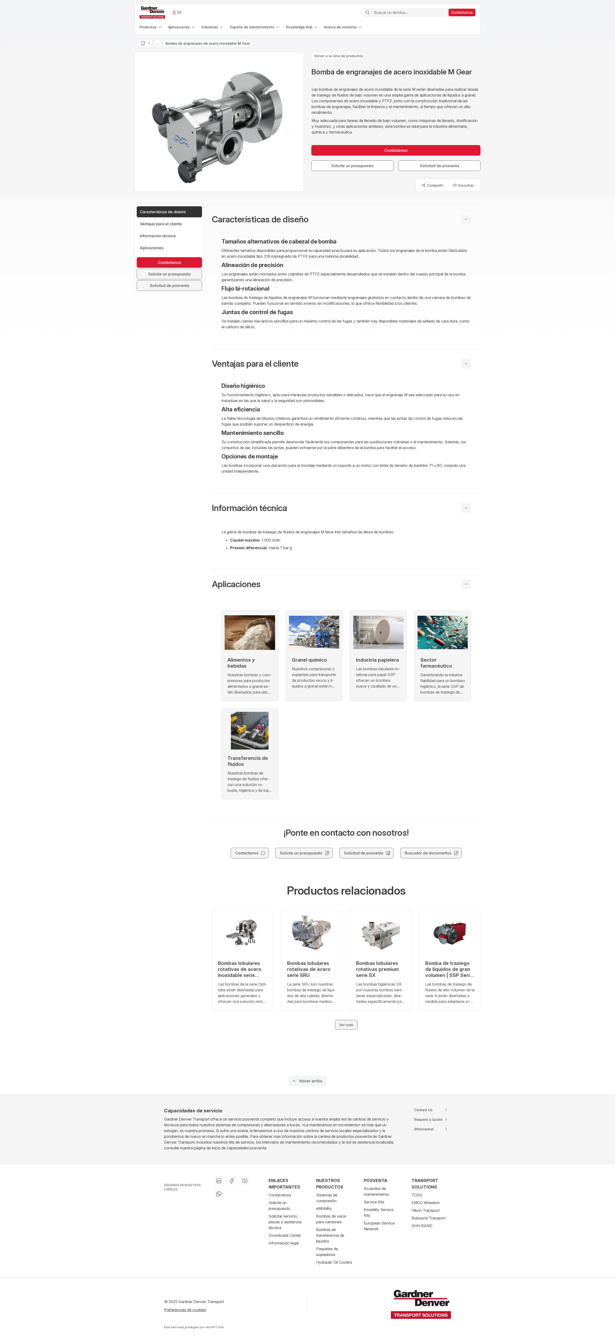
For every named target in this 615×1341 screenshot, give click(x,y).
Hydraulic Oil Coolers (334, 1262)
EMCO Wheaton (426, 1202)
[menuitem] (151, 27)
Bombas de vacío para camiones (331, 1219)
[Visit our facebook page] (231, 1180)
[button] (346, 219)
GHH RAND (422, 1225)
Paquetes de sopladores (327, 1251)
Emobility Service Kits (379, 1212)
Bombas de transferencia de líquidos (330, 1235)
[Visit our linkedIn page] (218, 1180)
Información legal (284, 1243)
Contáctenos (280, 1195)
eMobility (324, 1208)
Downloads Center (285, 1235)
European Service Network (379, 1226)
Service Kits (374, 1202)
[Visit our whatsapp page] (218, 1193)
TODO (417, 1195)
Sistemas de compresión (326, 1198)
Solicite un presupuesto (279, 1205)
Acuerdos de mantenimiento (376, 1191)
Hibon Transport (426, 1210)
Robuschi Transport (429, 1218)
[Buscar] (367, 12)
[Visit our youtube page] (244, 1180)
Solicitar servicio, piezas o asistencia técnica (285, 1222)
